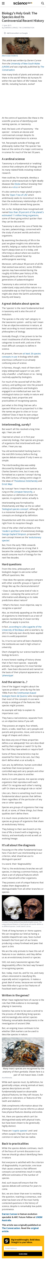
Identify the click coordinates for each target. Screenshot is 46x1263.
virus (15, 187)
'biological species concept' (15, 509)
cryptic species (20, 1130)
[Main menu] (4, 3)
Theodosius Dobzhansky (26, 480)
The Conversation (11, 1228)
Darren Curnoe (9, 1214)
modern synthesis (11, 531)
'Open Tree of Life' (18, 194)
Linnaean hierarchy (23, 491)
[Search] (42, 3)
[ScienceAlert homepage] (23, 3)
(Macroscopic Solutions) (10, 56)
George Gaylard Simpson (14, 534)
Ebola (17, 183)
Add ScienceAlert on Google (17, 33)
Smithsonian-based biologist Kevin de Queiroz (19, 694)
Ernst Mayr (7, 484)
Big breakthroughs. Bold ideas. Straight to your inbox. (25, 1241)
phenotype (7, 675)
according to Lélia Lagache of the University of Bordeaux (21, 628)
